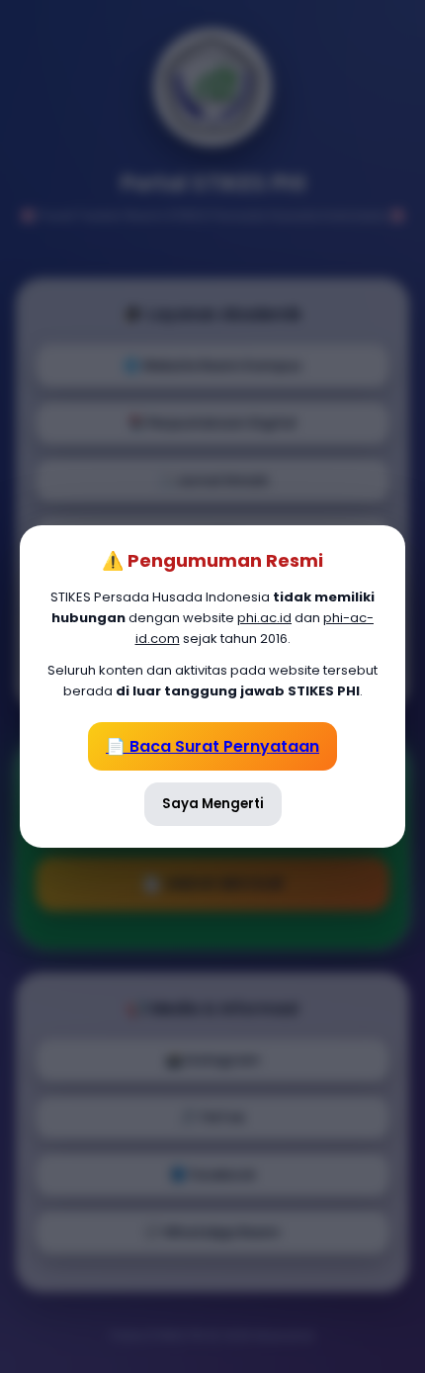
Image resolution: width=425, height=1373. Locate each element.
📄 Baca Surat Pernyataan (212, 746)
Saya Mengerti (213, 803)
